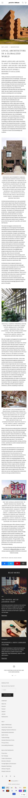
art (3, 596)
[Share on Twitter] (11, 563)
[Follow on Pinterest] (10, 776)
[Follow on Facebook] (2, 776)
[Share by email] (23, 563)
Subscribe (7, 695)
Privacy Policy (5, 742)
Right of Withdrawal (6, 724)
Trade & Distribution (7, 758)
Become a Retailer (6, 761)
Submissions (5, 716)
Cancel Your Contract (7, 727)
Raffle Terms (5, 735)
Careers (4, 706)
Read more (4, 615)
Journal (3, 714)
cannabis (4, 639)
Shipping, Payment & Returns (9, 730)
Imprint (3, 711)
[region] (14, 669)
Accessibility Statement (7, 745)
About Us (4, 703)
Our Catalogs (5, 756)
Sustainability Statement (8, 732)
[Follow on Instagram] (6, 776)
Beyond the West (15, 549)
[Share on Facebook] (5, 563)
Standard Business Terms (8, 740)
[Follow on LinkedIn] (14, 776)
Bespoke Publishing (6, 766)
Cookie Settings (5, 737)
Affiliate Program (6, 768)
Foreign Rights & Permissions (9, 763)
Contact (3, 709)
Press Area (4, 753)
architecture (15, 47)
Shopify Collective (6, 771)
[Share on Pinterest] (17, 563)
